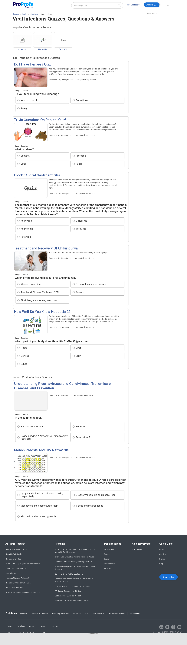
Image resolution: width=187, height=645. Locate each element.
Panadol (80, 292)
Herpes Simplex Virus (32, 426)
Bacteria (25, 155)
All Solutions (135, 614)
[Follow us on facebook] (173, 627)
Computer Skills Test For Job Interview (69, 574)
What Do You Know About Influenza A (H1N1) (22, 592)
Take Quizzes (132, 5)
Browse (162, 559)
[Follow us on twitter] (167, 627)
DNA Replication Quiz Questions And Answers (72, 586)
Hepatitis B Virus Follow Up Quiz (18, 583)
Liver (78, 347)
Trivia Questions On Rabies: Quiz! (40, 120)
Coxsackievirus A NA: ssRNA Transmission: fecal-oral (44, 437)
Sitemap (156, 632)
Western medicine (31, 284)
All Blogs (21, 626)
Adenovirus (27, 228)
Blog (161, 564)
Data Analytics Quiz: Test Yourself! (68, 596)
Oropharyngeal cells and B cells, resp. (96, 494)
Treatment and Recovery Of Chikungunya (46, 248)
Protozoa (81, 155)
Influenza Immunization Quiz (16, 568)
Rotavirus (26, 236)
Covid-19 (63, 49)
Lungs (24, 363)
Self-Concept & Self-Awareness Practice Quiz (72, 601)
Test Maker (24, 614)
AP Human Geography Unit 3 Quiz (68, 591)
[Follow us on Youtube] (179, 627)
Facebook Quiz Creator (117, 614)
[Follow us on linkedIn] (161, 627)
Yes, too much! (29, 100)
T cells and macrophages (89, 505)
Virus (23, 163)
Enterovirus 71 (84, 437)
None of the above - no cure (91, 284)
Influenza (22, 49)
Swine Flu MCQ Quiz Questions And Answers (22, 564)
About (43, 626)
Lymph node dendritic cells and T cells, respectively (42, 495)
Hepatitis (42, 49)
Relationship (109, 549)
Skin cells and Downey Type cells (39, 516)
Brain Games (137, 549)
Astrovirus (26, 220)
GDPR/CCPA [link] (23, 632)
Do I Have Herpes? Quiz (32, 64)
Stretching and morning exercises (39, 300)
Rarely (24, 108)
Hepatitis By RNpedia (13, 554)
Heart (24, 347)
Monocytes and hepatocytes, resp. (39, 505)
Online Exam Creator (80, 614)
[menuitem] (133, 5)
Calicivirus (81, 220)
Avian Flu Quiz (11, 573)
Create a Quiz (152, 5)
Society (107, 559)
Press (31, 626)
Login (161, 549)
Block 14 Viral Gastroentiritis (37, 175)
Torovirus (81, 228)
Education (108, 554)
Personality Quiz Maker (60, 614)
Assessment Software (40, 614)
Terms (31, 632)
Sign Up (162, 554)
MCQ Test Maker (99, 614)
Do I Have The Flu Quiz (14, 588)
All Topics (107, 568)
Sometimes (82, 100)
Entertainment (109, 564)
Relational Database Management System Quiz (73, 562)
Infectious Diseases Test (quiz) (17, 578)
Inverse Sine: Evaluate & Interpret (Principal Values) (74, 557)
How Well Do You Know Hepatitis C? (42, 312)
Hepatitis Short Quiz (13, 559)
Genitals (25, 355)
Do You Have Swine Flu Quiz (16, 549)
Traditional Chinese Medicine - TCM (40, 292)
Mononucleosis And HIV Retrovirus (41, 450)
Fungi (79, 163)
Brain (78, 355)
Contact (55, 626)
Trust (9, 632)
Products (10, 626)
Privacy (43, 632)
